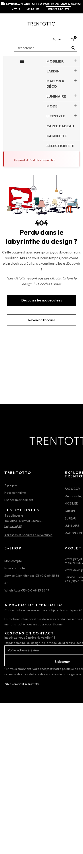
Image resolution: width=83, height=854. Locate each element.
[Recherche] (73, 48)
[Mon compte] (56, 39)
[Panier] (72, 39)
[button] (41, 300)
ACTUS (16, 9)
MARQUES (33, 9)
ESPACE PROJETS (58, 9)
